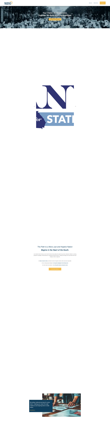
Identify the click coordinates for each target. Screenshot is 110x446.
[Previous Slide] (34, 106)
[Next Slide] (75, 106)
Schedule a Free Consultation (55, 19)
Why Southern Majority (55, 269)
